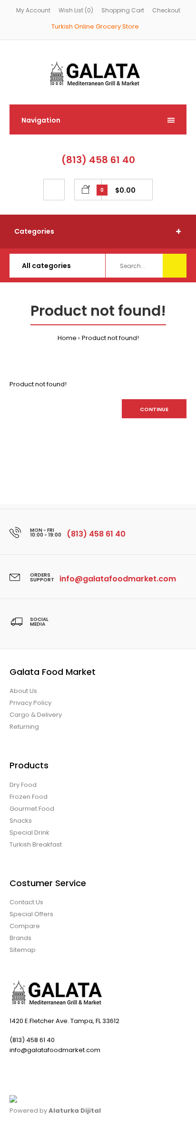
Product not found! (110, 337)
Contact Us (26, 902)
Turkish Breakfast (36, 844)
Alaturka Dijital (75, 1110)
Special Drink (29, 832)
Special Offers (31, 914)
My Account (33, 10)
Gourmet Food (32, 808)
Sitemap (23, 949)
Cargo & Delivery (36, 714)
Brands (20, 937)
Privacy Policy (30, 702)
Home (67, 337)
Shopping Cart (122, 10)
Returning (24, 726)
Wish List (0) (76, 10)
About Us (23, 690)
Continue (154, 409)
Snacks (21, 820)
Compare (25, 926)
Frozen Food (29, 796)
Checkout (166, 10)
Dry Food (23, 784)
